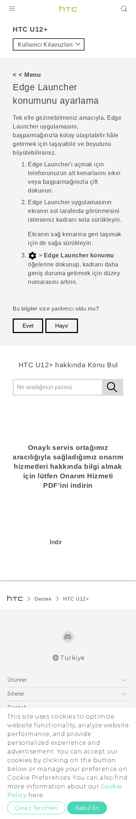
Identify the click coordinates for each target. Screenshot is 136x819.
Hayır (61, 326)
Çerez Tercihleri (36, 808)
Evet (27, 326)
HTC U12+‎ (76, 599)
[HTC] (68, 8)
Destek (42, 599)
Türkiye (72, 657)
